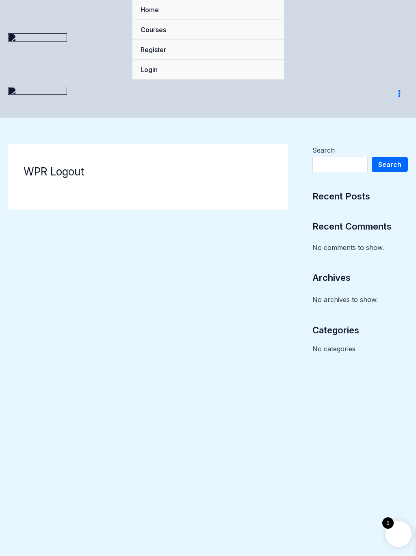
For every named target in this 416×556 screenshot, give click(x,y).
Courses (153, 30)
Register (153, 50)
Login (149, 70)
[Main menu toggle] (399, 93)
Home (150, 10)
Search (323, 150)
